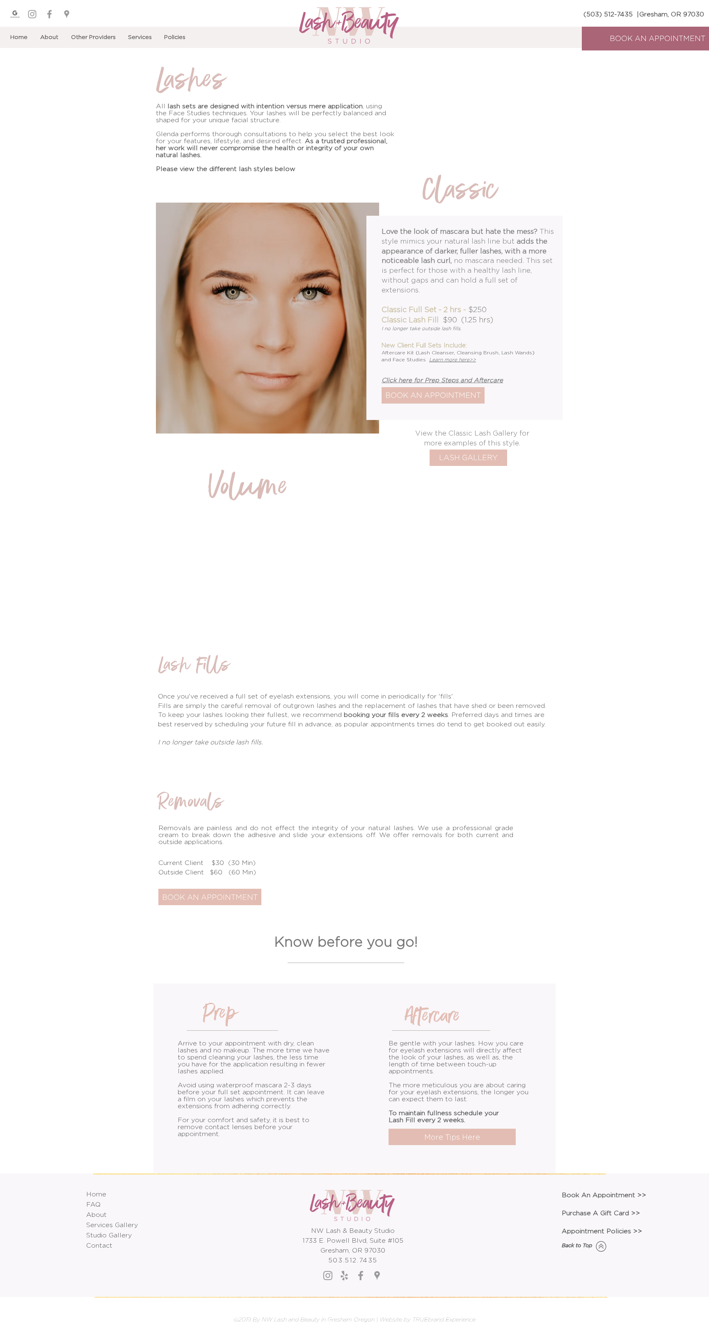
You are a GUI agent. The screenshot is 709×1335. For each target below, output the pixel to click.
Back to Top (577, 1245)
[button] (142, 36)
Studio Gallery (109, 1235)
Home (96, 1194)
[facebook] (49, 14)
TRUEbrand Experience (444, 1319)
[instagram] (32, 14)
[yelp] (344, 1275)
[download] (15, 14)
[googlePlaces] (66, 14)
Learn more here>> (452, 359)
